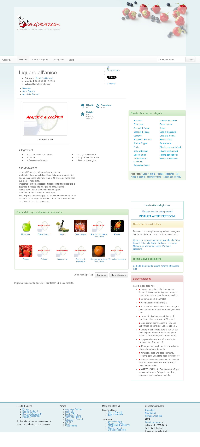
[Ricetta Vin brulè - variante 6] (117, 250)
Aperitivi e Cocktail (168, 120)
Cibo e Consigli (115, 412)
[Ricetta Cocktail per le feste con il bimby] (98, 250)
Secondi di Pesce (141, 131)
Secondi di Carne (141, 128)
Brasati (136, 242)
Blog (110, 415)
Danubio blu (62, 259)
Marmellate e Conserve (140, 160)
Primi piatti (138, 124)
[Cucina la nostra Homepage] (15, 58)
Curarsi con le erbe (117, 429)
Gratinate (162, 242)
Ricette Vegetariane (31, 415)
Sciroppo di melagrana (80, 260)
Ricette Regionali (30, 410)
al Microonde (148, 245)
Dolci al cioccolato (168, 131)
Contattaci (149, 409)
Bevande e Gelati (141, 165)
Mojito (62, 234)
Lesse (158, 245)
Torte (162, 128)
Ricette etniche (154, 176)
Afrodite (117, 234)
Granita (164, 265)
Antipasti (137, 120)
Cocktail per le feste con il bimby (98, 260)
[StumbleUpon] (108, 67)
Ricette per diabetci (169, 154)
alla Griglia (152, 242)
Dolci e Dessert (141, 150)
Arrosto (166, 240)
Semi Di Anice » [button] (118, 274)
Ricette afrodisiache (169, 158)
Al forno (136, 240)
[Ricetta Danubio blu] (62, 250)
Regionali (169, 173)
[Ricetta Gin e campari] (80, 225)
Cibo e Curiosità (115, 413)
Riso (135, 268)
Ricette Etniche (29, 412)
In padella (172, 242)
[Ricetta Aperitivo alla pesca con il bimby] (98, 225)
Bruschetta (174, 265)
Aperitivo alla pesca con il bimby (99, 235)
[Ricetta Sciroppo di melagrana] (80, 250)
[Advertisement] (128, 35)
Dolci (67, 424)
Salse (110, 426)
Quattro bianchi (44, 234)
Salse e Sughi (140, 154)
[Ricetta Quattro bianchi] (44, 225)
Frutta (136, 147)
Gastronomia (166, 124)
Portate (160, 173)
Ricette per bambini (169, 150)
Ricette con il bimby (172, 176)
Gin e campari (80, 234)
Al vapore (157, 240)
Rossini (26, 259)
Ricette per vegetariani (170, 147)
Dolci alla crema (167, 135)
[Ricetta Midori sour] (25, 225)
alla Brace (175, 240)
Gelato (157, 265)
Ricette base (165, 139)
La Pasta (26, 417)
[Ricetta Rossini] (25, 250)
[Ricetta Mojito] (62, 225)
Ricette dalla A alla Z (31, 414)
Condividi (111, 83)
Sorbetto (137, 265)
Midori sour (25, 234)
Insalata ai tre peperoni (157, 216)
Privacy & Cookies (153, 415)
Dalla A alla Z (149, 173)
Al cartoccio (146, 240)
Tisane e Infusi (115, 428)
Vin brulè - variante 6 (117, 259)
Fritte (143, 242)
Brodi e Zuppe (140, 143)
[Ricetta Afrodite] (117, 225)
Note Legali (150, 412)
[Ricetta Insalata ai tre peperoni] (157, 211)
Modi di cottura (115, 421)
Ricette (22, 59)
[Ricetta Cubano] (44, 250)
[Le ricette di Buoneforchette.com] (100, 11)
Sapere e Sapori (39, 59)
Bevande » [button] (101, 274)
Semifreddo (147, 265)
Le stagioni (58, 59)
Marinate (137, 245)
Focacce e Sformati (143, 139)
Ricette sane (165, 143)
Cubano (44, 259)
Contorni (137, 135)
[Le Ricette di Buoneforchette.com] (38, 20)
